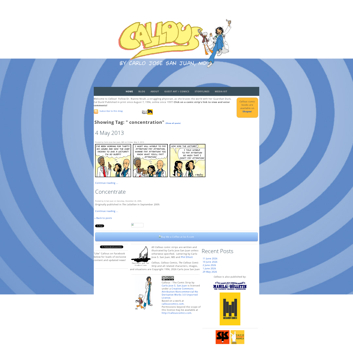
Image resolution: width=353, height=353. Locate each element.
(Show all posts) (173, 123)
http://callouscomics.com (176, 312)
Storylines (202, 91)
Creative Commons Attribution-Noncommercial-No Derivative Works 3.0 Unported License (180, 293)
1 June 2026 (209, 268)
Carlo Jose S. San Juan (174, 285)
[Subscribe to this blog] (96, 111)
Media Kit (221, 91)
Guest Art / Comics (176, 91)
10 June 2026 (210, 261)
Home (129, 91)
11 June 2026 (210, 258)
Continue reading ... (106, 182)
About (155, 91)
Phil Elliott (187, 257)
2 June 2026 (209, 265)
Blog (141, 91)
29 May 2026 (210, 271)
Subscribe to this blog (111, 111)
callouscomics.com (173, 303)
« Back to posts (103, 218)
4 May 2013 (109, 133)
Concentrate (110, 191)
